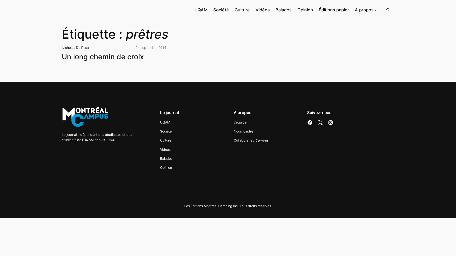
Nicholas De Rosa (75, 48)
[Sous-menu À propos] (376, 10)
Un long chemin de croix (103, 57)
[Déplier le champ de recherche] (387, 10)
